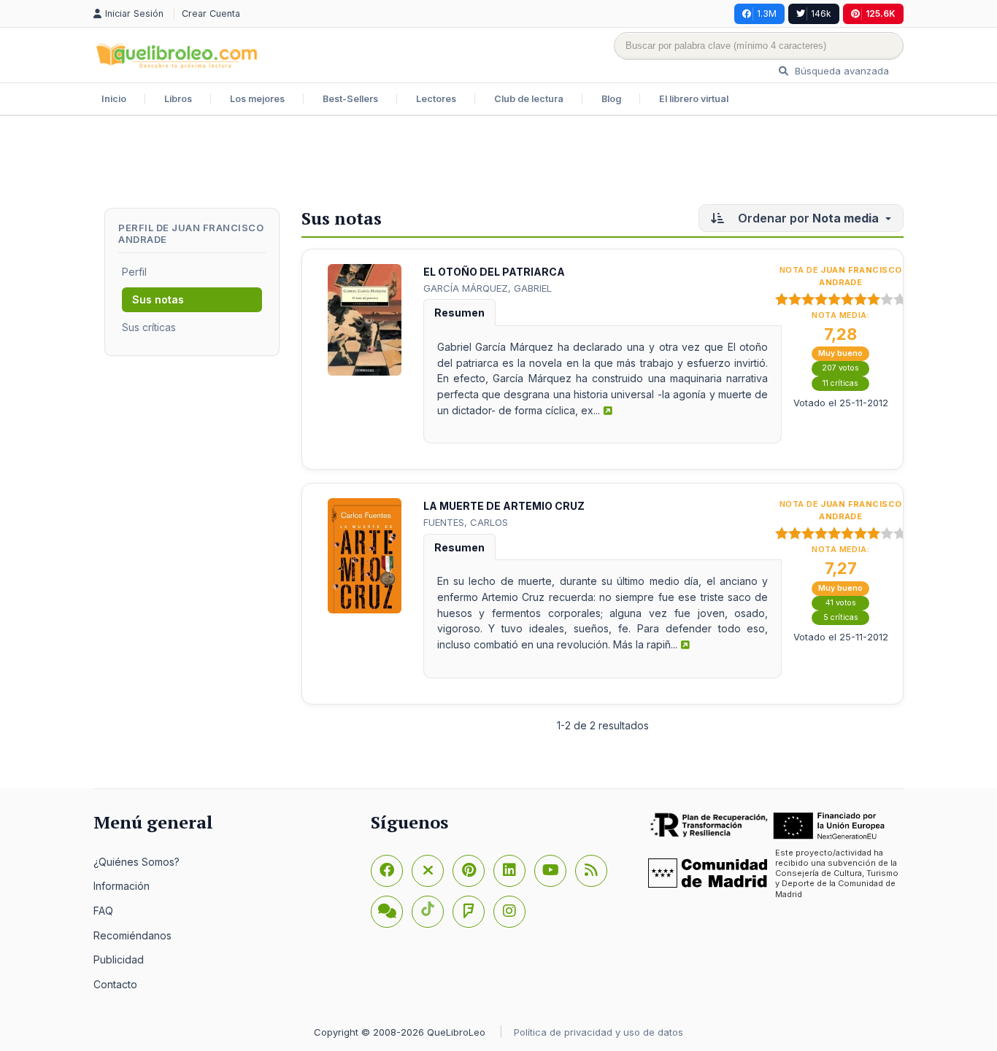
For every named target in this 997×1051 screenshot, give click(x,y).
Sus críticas (149, 327)
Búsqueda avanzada (840, 71)
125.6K (881, 13)
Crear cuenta (211, 13)
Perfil (134, 271)
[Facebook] (387, 871)
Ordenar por (807, 218)
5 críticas (840, 617)
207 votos (840, 368)
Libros (178, 98)
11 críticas (840, 383)
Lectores (436, 98)
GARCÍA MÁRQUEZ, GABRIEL (487, 288)
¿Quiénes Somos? (136, 862)
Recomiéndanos (132, 935)
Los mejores (257, 98)
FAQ (103, 910)
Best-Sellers (350, 98)
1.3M (767, 13)
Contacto (115, 984)
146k (821, 13)
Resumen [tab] (459, 312)
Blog (611, 98)
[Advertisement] (498, 163)
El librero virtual (693, 98)
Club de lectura (528, 98)
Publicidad (118, 959)
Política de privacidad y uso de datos (598, 1032)
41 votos (840, 603)
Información (121, 886)
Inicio (113, 98)
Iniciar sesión (135, 13)
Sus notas (158, 299)
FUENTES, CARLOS (465, 522)
